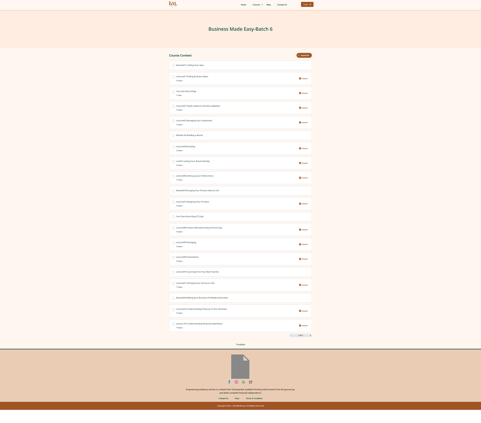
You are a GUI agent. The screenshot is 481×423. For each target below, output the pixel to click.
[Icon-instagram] (236, 382)
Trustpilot (240, 344)
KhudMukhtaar (239, 406)
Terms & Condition (254, 398)
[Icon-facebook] (229, 382)
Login (306, 4)
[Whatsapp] (243, 382)
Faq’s (237, 398)
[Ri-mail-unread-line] (250, 382)
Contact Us (223, 398)
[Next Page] (310, 335)
